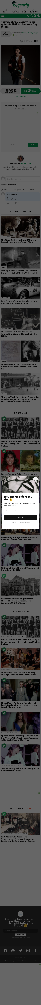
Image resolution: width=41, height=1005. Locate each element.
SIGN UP (20, 517)
